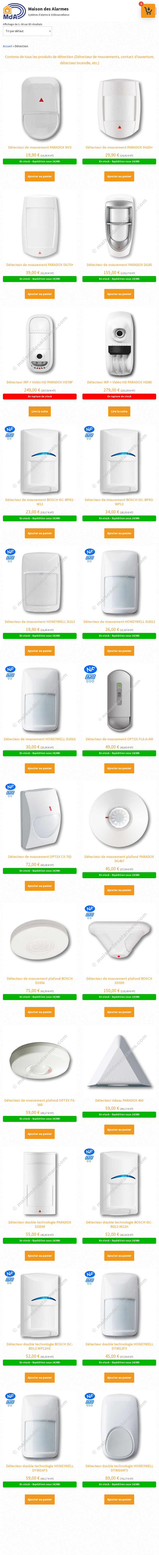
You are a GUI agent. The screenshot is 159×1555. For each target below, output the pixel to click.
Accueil (7, 46)
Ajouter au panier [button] (40, 176)
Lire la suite (40, 411)
